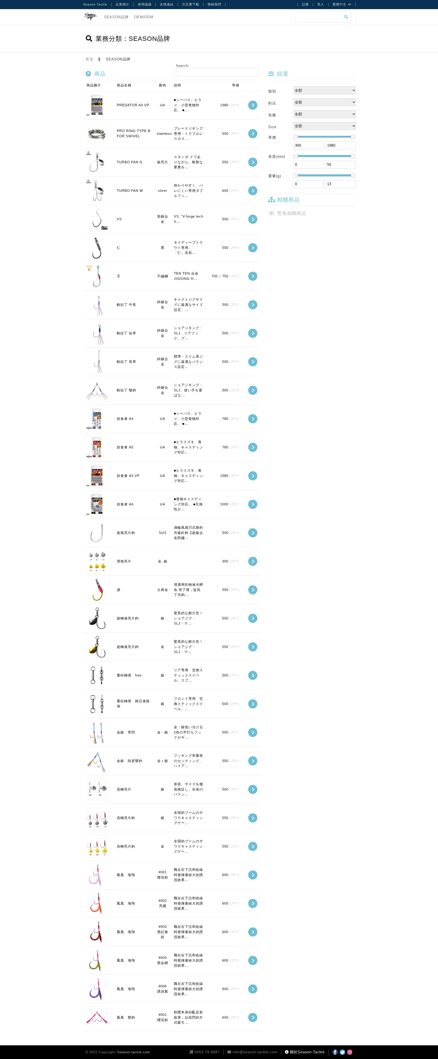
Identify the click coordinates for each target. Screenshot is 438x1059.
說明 (177, 85)
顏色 (162, 85)
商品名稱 (124, 85)
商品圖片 (93, 85)
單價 (235, 85)
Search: (182, 66)
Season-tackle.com (133, 1052)
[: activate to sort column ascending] (250, 85)
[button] (252, 105)
